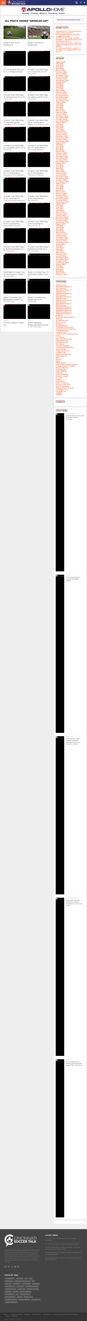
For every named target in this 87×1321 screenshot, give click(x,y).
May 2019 (59, 209)
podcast (8, 1283)
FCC (17, 1294)
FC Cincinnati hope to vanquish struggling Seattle (68, 35)
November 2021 (62, 158)
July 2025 (59, 84)
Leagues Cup (61, 352)
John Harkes (36, 1299)
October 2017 (61, 241)
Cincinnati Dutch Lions (64, 327)
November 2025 (62, 77)
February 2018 (61, 234)
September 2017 (62, 242)
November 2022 (62, 138)
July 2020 (59, 185)
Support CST (36, 1314)
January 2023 (61, 134)
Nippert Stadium (32, 1289)
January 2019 (61, 215)
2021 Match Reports (64, 303)
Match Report (10, 1297)
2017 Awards (61, 288)
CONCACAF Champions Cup (67, 334)
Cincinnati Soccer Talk (22, 1281)
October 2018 (61, 220)
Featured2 (9, 1281)
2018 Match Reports (64, 293)
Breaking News (62, 325)
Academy (59, 315)
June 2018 (59, 227)
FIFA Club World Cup (64, 339)
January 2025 (61, 94)
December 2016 (62, 258)
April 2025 (60, 89)
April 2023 (60, 129)
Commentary (61, 332)
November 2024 (62, 97)
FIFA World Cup (62, 341)
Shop (7, 1316)
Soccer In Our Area (63, 384)
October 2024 (61, 99)
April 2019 (60, 210)
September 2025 (62, 80)
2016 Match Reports (64, 287)
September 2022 (62, 141)
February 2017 (61, 254)
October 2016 (61, 261)
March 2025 (60, 90)
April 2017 (60, 251)
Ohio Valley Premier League (66, 364)
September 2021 (62, 161)
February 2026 (61, 72)
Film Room (60, 344)
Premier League (62, 376)
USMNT (59, 393)
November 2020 (62, 178)
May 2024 (59, 107)
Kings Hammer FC (63, 351)
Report (15, 1291)
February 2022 (61, 153)
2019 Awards (61, 295)
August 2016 (60, 264)
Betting (59, 324)
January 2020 (61, 195)
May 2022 (59, 148)
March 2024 (60, 111)
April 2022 (60, 150)
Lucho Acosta (10, 1286)
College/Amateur (62, 330)
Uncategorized (61, 390)
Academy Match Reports (65, 317)
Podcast (59, 373)
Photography (61, 369)
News (58, 361)
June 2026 (59, 65)
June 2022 (59, 146)
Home (5, 1314)
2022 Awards (61, 305)
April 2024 (60, 109)
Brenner (8, 1291)
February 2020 (61, 193)
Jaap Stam (20, 1286)
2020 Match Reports (64, 300)
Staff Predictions (62, 386)
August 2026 (60, 62)
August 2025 (60, 82)
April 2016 (60, 271)
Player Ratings (61, 371)
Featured (19, 1278)
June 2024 (59, 106)
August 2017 (60, 244)
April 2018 (60, 231)
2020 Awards (61, 298)
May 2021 (59, 168)
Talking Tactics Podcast (65, 388)
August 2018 (60, 224)
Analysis (59, 319)
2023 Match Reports (64, 309)
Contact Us (47, 1314)
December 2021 (62, 156)
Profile (58, 379)
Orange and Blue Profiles (65, 366)
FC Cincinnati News (16, 1314)
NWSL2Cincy (61, 363)
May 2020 (59, 188)
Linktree (14, 1316)
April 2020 (60, 190)
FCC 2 (58, 336)
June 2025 (59, 85)
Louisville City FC (11, 1299)
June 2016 (59, 268)
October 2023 (61, 119)
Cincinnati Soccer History (66, 329)
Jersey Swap (61, 349)
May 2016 (59, 269)
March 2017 (60, 252)
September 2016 (62, 263)
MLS (57, 357)
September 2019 (62, 202)
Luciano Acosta (10, 1289)
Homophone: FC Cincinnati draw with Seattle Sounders (68, 32)
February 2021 (61, 173)
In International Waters (65, 347)
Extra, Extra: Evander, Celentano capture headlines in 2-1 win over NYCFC (68, 44)
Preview (59, 378)
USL (33, 1281)
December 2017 (62, 237)
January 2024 (61, 114)
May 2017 (59, 249)
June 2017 (59, 247)
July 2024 (59, 104)
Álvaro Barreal (25, 1291)
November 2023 (62, 117)
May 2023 (59, 128)
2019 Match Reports (64, 297)
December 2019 (62, 197)
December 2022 (62, 136)
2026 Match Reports (64, 314)
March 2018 (60, 232)
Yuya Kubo (21, 1289)
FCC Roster (60, 337)
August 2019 (60, 204)
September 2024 (62, 101)
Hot (26, 1278)
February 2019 (61, 214)
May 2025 (59, 87)
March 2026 (60, 70)
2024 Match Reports (64, 310)
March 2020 (60, 192)
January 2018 (61, 236)
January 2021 (61, 175)
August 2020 (60, 183)
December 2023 (62, 116)
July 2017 (59, 246)
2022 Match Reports (64, 307)
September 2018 (62, 222)
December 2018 (62, 217)
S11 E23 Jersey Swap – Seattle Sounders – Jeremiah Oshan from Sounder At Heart (69, 39)
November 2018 (62, 219)
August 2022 (60, 143)
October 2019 (61, 200)
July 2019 (59, 205)
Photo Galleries (62, 368)
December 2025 (62, 75)
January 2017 (61, 256)
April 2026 (60, 69)
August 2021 (60, 163)
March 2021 (60, 171)
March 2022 (60, 151)
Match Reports (62, 356)
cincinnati (16, 1283)
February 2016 (61, 274)
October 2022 (61, 139)
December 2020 (62, 177)
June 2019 (59, 207)
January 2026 (61, 74)
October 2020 (61, 180)
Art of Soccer (61, 322)
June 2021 (59, 166)
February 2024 (61, 112)
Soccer (19, 1297)
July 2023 (59, 124)
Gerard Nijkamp (24, 1299)
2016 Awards (61, 285)
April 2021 (60, 170)
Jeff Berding (9, 1294)
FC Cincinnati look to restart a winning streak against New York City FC (68, 49)
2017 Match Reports (64, 290)
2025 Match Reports (64, 312)
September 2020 (62, 182)
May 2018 (59, 229)
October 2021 (61, 160)
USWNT (59, 395)
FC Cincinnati (9, 1278)
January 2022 (61, 155)
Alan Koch (35, 1283)
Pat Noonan (26, 1283)
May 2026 (59, 67)
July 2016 (59, 266)
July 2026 (59, 63)
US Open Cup (61, 391)
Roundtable (60, 381)
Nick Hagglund (25, 1294)
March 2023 (60, 131)
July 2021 (59, 165)
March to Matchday (63, 354)
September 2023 (62, 121)
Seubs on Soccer (62, 383)
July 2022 (59, 144)
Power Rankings (62, 374)
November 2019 (62, 198)
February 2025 (61, 92)
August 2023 (60, 123)
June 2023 (59, 126)
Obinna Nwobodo (11, 1302)
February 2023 (61, 133)
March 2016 (60, 273)
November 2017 (62, 239)
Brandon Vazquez (32, 1286)
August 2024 (60, 102)
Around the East (62, 320)
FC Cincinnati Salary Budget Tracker (65, 1314)
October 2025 (61, 79)
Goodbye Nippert (63, 346)
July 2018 (59, 225)
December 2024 (62, 96)
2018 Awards (61, 292)
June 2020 (59, 187)
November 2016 (62, 259)
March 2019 (60, 212)
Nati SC (59, 359)
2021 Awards (61, 302)
